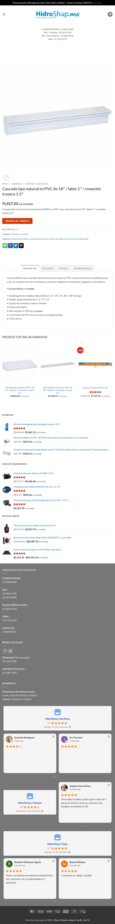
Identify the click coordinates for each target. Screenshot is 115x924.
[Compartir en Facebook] (10, 245)
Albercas (17, 184)
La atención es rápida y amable (76, 875)
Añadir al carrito (17, 221)
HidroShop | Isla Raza (57, 719)
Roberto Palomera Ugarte (27, 862)
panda (85, 239)
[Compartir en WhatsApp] (5, 245)
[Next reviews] (112, 878)
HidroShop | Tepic (57, 844)
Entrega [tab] (63, 268)
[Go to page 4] (62, 776)
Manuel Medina (77, 862)
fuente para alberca (57, 239)
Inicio (5, 184)
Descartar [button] (97, 2)
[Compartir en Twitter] (15, 245)
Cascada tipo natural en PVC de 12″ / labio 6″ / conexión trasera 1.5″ (19, 390)
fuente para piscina (74, 239)
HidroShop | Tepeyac (30, 803)
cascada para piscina (39, 239)
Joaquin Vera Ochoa (80, 786)
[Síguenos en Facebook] (5, 651)
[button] (4, 14)
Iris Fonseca (74, 737)
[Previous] (2, 375)
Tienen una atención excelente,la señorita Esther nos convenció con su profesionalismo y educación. (29, 879)
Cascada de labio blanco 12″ (95, 387)
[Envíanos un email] (10, 651)
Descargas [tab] (48, 268)
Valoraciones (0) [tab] (83, 268)
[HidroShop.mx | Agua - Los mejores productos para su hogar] (57, 14)
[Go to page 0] (52, 776)
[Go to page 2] (57, 776)
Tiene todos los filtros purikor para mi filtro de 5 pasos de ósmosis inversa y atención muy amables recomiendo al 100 (83, 803)
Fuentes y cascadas (36, 184)
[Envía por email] (21, 245)
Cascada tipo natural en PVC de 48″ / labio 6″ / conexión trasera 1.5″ (57, 390)
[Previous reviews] (2, 878)
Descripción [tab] (30, 268)
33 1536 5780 (9, 661)
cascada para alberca (20, 239)
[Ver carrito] (110, 14)
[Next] (112, 375)
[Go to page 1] (55, 776)
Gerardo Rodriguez (23, 737)
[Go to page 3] (59, 776)
